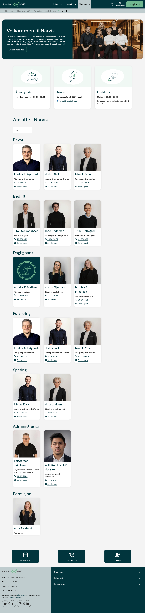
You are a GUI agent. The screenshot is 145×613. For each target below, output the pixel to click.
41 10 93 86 (52, 182)
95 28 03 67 (22, 182)
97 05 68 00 (83, 182)
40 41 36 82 (22, 475)
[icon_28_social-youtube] (5, 603)
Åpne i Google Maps (68, 100)
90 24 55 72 (83, 299)
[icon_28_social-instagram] (20, 603)
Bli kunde (118, 556)
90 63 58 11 (22, 238)
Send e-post (22, 186)
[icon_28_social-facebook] (12, 603)
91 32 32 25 (52, 480)
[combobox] (22, 130)
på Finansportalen (15, 597)
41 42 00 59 (22, 295)
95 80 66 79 (52, 238)
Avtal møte (25, 556)
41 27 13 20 (52, 295)
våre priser (21, 595)
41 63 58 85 (83, 238)
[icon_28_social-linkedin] (27, 603)
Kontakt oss (71, 556)
